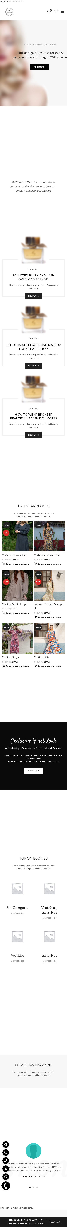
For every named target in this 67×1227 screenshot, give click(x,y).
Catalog (46, 191)
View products (17, 913)
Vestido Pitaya (10, 657)
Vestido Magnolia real (46, 554)
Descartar (54, 1222)
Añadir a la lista (30, 524)
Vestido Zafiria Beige (14, 604)
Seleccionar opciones (17, 564)
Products (33, 296)
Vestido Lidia (41, 657)
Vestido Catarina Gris (14, 554)
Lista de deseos (50, 11)
